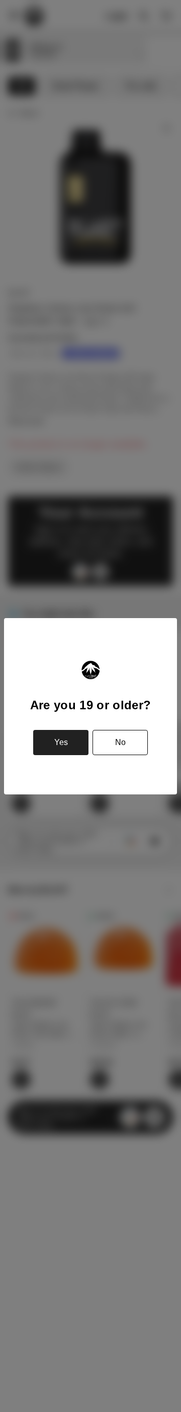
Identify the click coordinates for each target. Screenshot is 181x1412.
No (120, 742)
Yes (61, 742)
